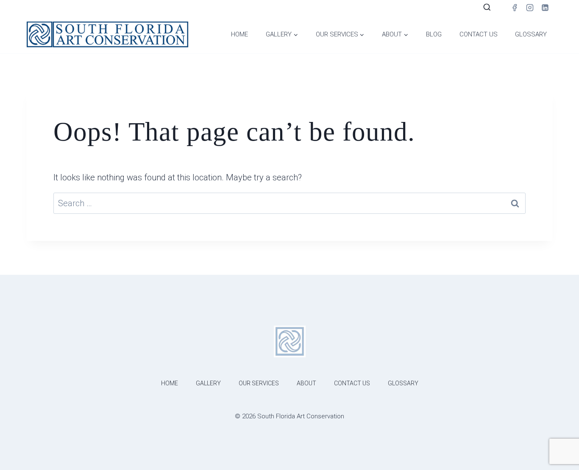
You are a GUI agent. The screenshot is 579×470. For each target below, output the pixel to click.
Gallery (208, 383)
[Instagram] (529, 7)
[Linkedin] (545, 7)
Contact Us (478, 34)
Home (239, 34)
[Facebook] (514, 7)
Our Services (259, 383)
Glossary (531, 34)
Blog (434, 34)
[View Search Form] (487, 7)
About (306, 383)
